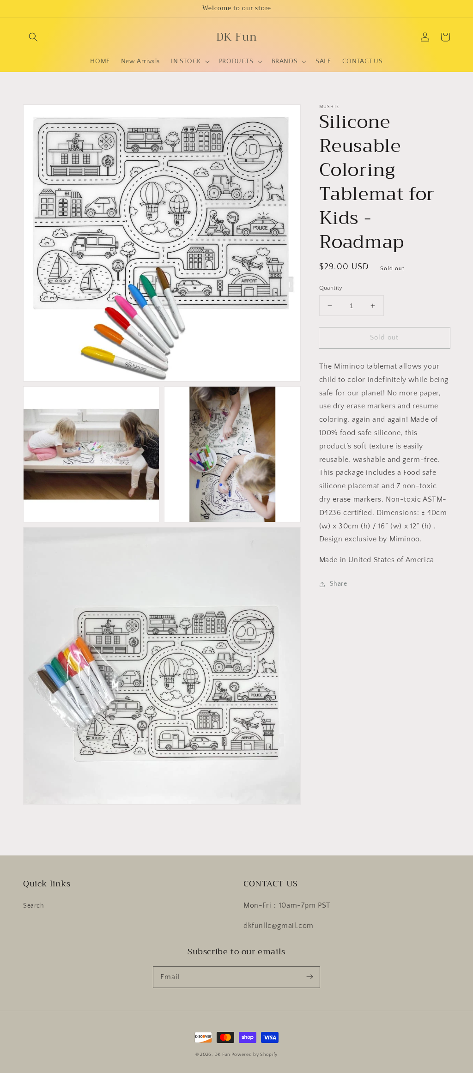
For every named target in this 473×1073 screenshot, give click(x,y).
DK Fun (222, 1054)
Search (33, 905)
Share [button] (338, 584)
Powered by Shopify (254, 1054)
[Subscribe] (309, 977)
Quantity (331, 288)
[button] (33, 37)
